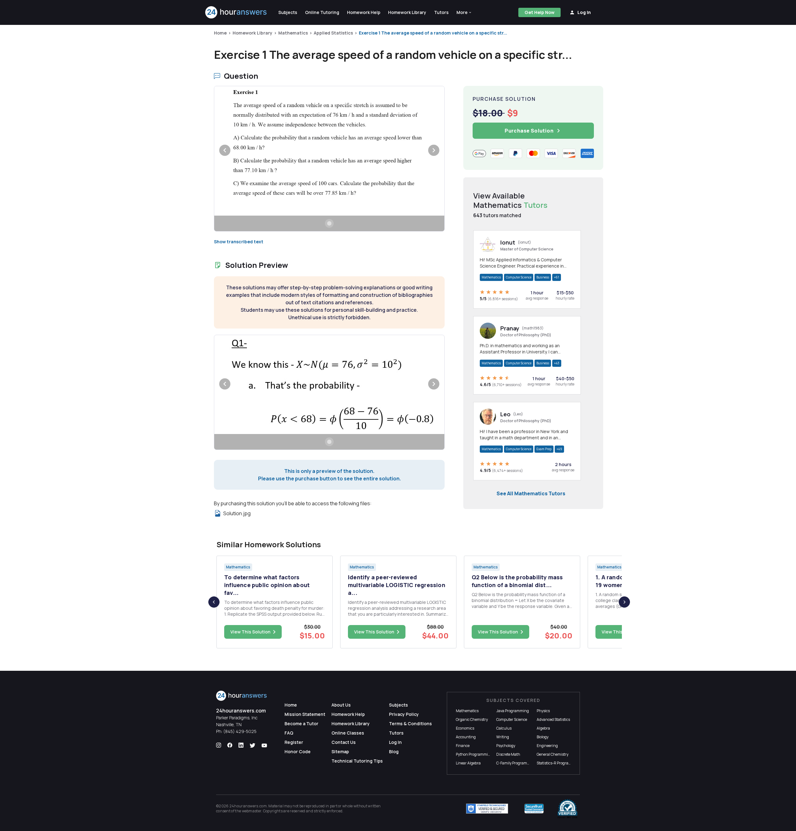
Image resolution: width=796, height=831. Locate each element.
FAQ (289, 733)
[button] (464, 12)
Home (220, 33)
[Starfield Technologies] (487, 809)
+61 (556, 277)
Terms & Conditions (410, 723)
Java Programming (512, 710)
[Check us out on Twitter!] (252, 745)
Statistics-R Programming (559, 763)
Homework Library (252, 33)
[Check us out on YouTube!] (264, 745)
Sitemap (340, 751)
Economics (465, 728)
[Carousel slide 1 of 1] (329, 223)
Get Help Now (539, 12)
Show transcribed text (238, 242)
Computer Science (518, 277)
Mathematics (293, 33)
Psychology (505, 745)
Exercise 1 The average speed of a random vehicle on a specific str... (433, 33)
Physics (543, 710)
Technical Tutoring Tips (357, 761)
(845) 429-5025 (240, 731)
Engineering (547, 745)
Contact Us (343, 742)
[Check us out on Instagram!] (218, 745)
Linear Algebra (468, 763)
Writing (502, 737)
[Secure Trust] (534, 809)
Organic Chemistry (472, 719)
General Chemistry (552, 754)
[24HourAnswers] (236, 12)
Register (294, 742)
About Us (341, 705)
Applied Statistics (333, 33)
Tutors (396, 733)
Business (542, 277)
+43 (556, 363)
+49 (559, 449)
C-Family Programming (516, 763)
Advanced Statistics (553, 719)
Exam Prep (544, 449)
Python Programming (474, 754)
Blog (394, 751)
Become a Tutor (301, 723)
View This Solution (250, 632)
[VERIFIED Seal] (567, 808)
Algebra (543, 728)
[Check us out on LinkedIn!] (240, 745)
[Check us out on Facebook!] (229, 745)
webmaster (251, 811)
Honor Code (298, 751)
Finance (463, 745)
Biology (542, 737)
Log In (395, 742)
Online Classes (347, 733)
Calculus (503, 728)
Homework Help (348, 714)
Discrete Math (508, 754)
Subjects (398, 705)
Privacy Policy (404, 714)
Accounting (466, 737)
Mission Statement (305, 714)
